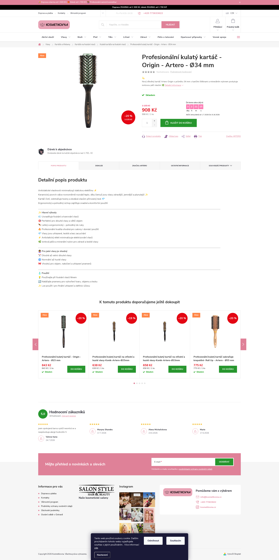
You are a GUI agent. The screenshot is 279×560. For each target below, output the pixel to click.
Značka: (233, 136)
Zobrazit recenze (69, 416)
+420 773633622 (208, 502)
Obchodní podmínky (50, 510)
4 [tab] (142, 383)
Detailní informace (173, 85)
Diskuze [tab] (99, 165)
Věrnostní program (78, 13)
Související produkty (219, 165)
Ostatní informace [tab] (180, 165)
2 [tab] (137, 383)
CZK (232, 13)
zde (96, 548)
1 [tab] (134, 383)
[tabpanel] (63, 344)
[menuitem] (48, 37)
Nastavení (102, 555)
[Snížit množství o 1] (154, 125)
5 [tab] (144, 383)
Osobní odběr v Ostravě (52, 514)
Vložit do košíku (181, 123)
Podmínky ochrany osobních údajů (56, 506)
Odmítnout (153, 540)
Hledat (170, 24)
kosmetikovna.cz (208, 507)
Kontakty (61, 13)
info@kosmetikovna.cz (210, 497)
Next (243, 344)
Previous (35, 344)
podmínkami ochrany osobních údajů (195, 469)
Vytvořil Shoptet (234, 554)
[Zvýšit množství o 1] (154, 121)
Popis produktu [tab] (58, 165)
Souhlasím (175, 540)
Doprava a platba (45, 13)
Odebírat (224, 461)
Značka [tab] (139, 165)
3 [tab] (139, 383)
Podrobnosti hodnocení (181, 72)
